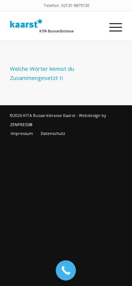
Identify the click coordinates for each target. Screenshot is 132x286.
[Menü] (112, 26)
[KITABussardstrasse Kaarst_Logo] (55, 26)
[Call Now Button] (66, 270)
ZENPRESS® (21, 124)
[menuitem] (112, 26)
